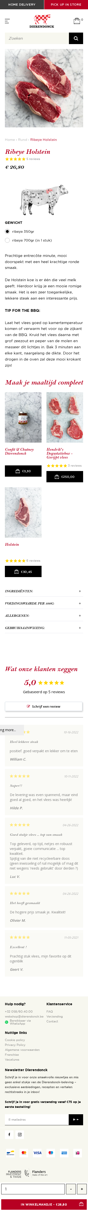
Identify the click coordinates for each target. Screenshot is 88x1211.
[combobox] (37, 38)
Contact (52, 1021)
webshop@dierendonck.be (24, 1016)
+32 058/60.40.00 (19, 1011)
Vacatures (12, 1059)
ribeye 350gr (23, 231)
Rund (22, 140)
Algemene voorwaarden (22, 1049)
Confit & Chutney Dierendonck (19, 452)
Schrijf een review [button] (46, 706)
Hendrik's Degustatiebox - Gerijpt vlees (59, 453)
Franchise (12, 1054)
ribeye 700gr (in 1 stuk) (32, 240)
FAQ (49, 1011)
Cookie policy (15, 1040)
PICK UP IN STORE (66, 4)
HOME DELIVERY (22, 4)
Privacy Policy (15, 1044)
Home (10, 140)
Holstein (12, 545)
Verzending (54, 1016)
